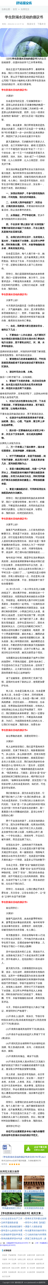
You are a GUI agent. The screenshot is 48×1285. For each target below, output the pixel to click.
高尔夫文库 (22, 1272)
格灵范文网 (6, 1264)
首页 (15, 9)
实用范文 (25, 9)
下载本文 (41, 24)
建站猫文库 (19, 1282)
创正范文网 (6, 1276)
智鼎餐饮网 (12, 1272)
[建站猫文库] (24, 3)
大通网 (13, 1264)
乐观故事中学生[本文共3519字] (17, 1243)
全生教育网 (31, 1272)
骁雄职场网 (40, 1268)
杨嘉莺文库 (40, 1264)
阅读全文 (31, 24)
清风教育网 (40, 1272)
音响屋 (4, 1255)
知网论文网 (22, 1259)
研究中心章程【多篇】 (35, 1222)
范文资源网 (31, 1264)
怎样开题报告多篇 (9, 1222)
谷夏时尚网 (31, 1255)
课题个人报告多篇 (33, 1226)
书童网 (4, 1259)
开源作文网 (22, 1255)
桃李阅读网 (39, 1259)
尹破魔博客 (12, 1255)
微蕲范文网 (6, 1268)
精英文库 (30, 1259)
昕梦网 (4, 1272)
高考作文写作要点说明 (35, 1218)
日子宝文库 (22, 1264)
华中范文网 (12, 1259)
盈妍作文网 (40, 1255)
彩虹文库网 (15, 1268)
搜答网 (23, 1268)
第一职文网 (31, 1268)
